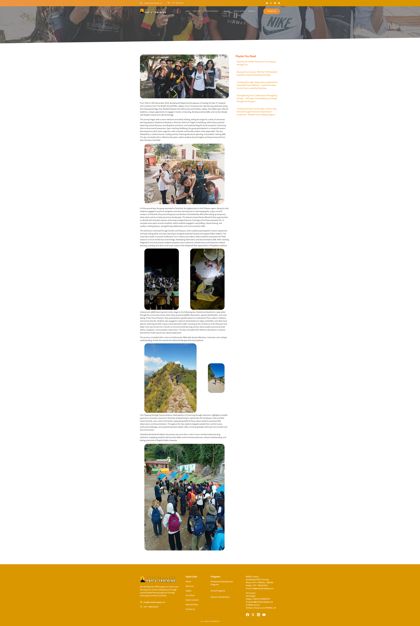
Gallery (227, 11)
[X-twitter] (271, 3)
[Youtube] (279, 3)
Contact (251, 11)
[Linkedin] (275, 3)
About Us (196, 11)
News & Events (239, 11)
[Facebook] (267, 3)
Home (187, 11)
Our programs (212, 11)
